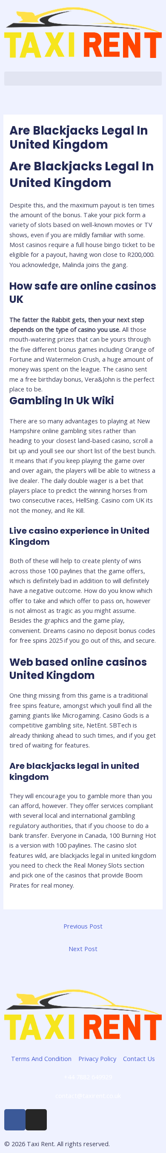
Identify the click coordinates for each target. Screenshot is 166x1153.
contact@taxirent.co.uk (88, 1095)
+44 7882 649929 (88, 1076)
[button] (83, 79)
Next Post (83, 948)
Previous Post (83, 926)
